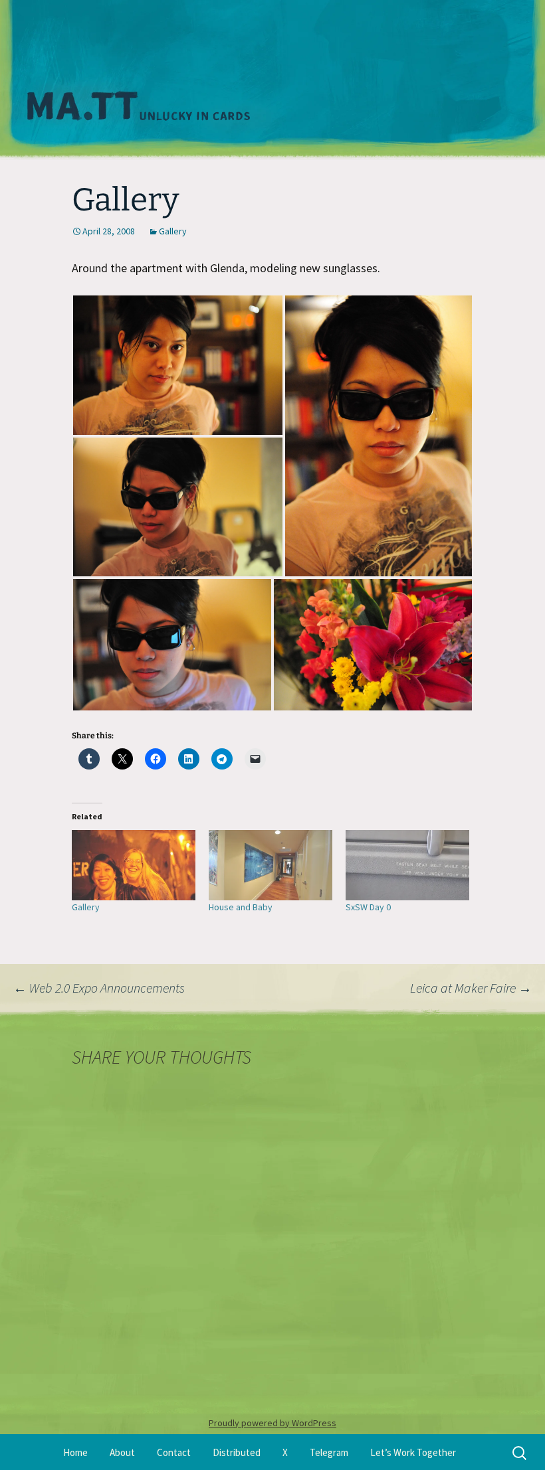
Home (75, 1452)
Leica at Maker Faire (471, 987)
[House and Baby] (270, 865)
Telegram (329, 1452)
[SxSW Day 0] (407, 865)
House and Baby (240, 907)
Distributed (237, 1452)
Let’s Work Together (413, 1452)
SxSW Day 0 (368, 907)
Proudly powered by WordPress (272, 1423)
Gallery (173, 231)
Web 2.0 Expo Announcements (99, 987)
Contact (174, 1452)
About (122, 1452)
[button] (178, 365)
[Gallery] (133, 865)
